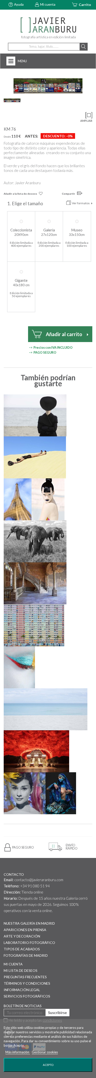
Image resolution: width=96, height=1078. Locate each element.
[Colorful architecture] (34, 625)
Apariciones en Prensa (25, 930)
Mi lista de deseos (20, 970)
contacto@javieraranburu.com (38, 879)
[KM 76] (48, 86)
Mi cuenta (47, 4)
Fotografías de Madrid (26, 955)
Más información (17, 1052)
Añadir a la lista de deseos (20, 193)
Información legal (22, 990)
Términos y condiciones (27, 983)
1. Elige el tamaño (25, 203)
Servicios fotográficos (27, 996)
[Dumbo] (35, 541)
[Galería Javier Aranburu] (48, 25)
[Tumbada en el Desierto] (35, 457)
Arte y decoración (22, 936)
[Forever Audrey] (25, 793)
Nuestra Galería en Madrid (29, 923)
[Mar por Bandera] (45, 709)
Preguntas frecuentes (25, 977)
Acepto (48, 1064)
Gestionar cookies (45, 1052)
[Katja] (48, 499)
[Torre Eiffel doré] (18, 499)
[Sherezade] (61, 793)
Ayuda (19, 4)
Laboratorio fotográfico (29, 942)
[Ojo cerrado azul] (19, 667)
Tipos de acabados (22, 949)
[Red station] (36, 751)
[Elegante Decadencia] (35, 583)
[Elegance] (35, 415)
